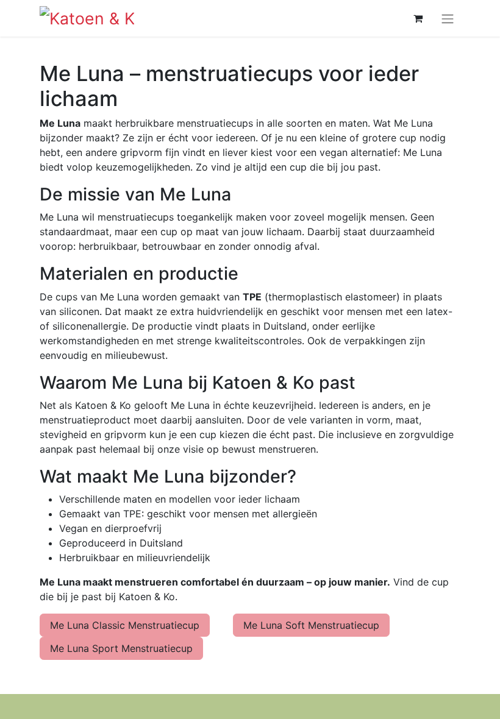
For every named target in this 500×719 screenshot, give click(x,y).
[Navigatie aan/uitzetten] (447, 18)
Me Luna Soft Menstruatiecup (311, 625)
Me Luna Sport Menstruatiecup (121, 648)
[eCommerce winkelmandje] (417, 18)
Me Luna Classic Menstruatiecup (124, 625)
